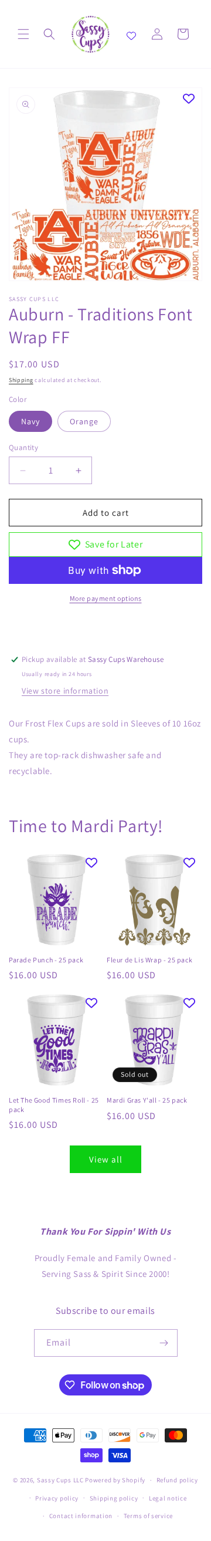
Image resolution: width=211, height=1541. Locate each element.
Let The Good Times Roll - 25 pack (54, 1105)
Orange (84, 421)
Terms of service (148, 1516)
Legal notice (167, 1498)
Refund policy (177, 1480)
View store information (65, 690)
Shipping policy (114, 1498)
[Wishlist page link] (131, 34)
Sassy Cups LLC (60, 1480)
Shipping (21, 380)
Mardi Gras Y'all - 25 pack (147, 1100)
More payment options (106, 598)
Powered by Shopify (115, 1480)
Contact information (81, 1516)
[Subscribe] (164, 1343)
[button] (23, 34)
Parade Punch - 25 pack (46, 959)
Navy (30, 421)
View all (105, 1159)
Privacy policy (57, 1498)
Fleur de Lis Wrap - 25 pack (149, 959)
